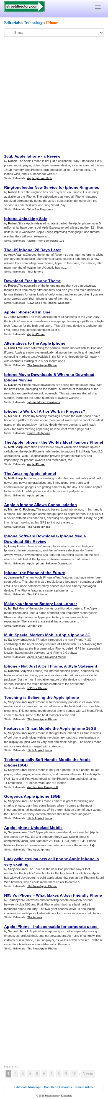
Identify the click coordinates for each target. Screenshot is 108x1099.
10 (74, 1073)
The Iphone (34, 917)
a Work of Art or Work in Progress (51, 411)
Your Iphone (35, 271)
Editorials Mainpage (27, 1086)
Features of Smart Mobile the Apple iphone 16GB (50, 728)
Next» (88, 1073)
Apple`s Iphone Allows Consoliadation (40, 505)
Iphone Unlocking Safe (25, 218)
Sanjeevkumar (17, 639)
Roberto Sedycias (20, 671)
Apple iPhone (36, 334)
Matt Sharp (15, 447)
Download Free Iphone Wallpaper (48, 302)
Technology (33, 23)
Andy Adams (16, 254)
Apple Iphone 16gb (39, 178)
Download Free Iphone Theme (32, 281)
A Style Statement (80, 666)
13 (16, 1066)
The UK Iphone (18, 250)
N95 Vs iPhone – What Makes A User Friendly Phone (53, 895)
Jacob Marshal (18, 316)
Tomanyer (14, 900)
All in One (41, 312)
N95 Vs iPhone (37, 688)
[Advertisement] (54, 95)
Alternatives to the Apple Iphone (34, 343)
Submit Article (84, 1086)
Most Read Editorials (58, 1086)
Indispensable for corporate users (65, 926)
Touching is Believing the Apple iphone (41, 697)
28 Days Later (48, 250)
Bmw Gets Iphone (38, 433)
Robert (12, 161)
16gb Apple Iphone (22, 156)
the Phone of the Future (42, 573)
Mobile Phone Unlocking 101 (45, 240)
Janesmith (15, 577)
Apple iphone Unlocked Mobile (46, 656)
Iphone (10, 411)
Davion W (14, 384)
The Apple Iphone (21, 442)
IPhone (52, 23)
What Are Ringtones (40, 209)
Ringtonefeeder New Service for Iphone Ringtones (51, 187)
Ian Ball (13, 608)
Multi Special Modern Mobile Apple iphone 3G (47, 635)
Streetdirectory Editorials (58, 1095)
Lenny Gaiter (16, 546)
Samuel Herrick (18, 931)
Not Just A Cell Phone (41, 666)
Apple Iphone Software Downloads (49, 563)
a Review (51, 156)
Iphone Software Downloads (31, 536)
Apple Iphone (17, 312)
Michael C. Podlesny (21, 416)
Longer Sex (34, 625)
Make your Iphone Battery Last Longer (40, 603)
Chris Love (15, 348)
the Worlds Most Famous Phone (71, 442)
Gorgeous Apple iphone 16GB (32, 796)
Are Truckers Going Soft (42, 787)
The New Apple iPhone (42, 365)
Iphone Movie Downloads (28, 374)
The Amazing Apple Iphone (29, 473)
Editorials (12, 23)
